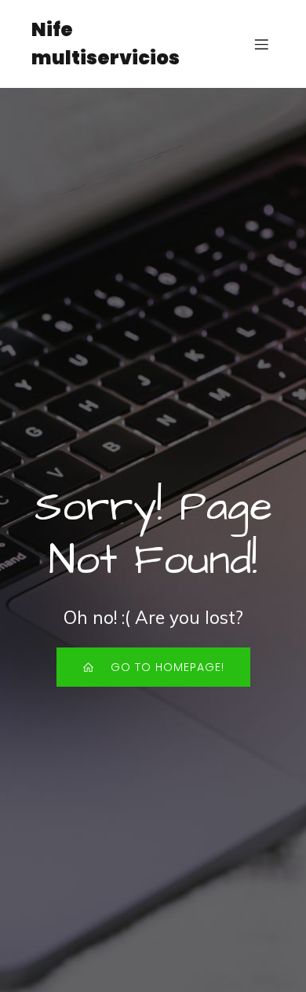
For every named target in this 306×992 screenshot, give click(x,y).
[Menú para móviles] (261, 44)
